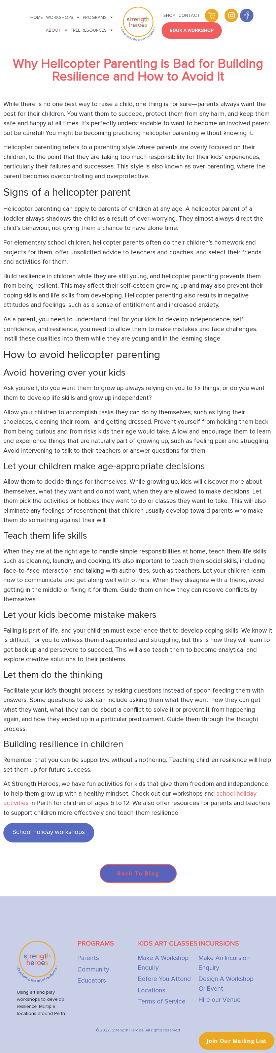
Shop (169, 15)
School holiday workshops (48, 832)
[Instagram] (231, 15)
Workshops (59, 17)
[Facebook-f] (246, 15)
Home (36, 17)
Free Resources (89, 30)
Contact (189, 15)
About (53, 30)
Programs (95, 17)
